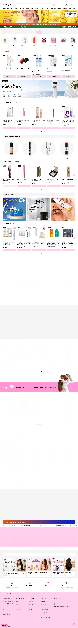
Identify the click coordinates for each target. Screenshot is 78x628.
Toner (55, 268)
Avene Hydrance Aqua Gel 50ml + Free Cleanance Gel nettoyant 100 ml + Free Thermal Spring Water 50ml (24, 242)
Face (11, 158)
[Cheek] (66, 148)
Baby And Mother (29, 8)
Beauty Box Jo (6, 598)
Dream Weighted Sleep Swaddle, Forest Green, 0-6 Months (23, 414)
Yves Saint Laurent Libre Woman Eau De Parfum (38, 510)
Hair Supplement (72, 487)
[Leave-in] (30, 482)
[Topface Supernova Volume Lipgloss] (24, 112)
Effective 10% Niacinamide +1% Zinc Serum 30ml (68, 292)
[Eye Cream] (47, 263)
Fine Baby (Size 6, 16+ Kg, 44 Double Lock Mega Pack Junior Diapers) (38, 361)
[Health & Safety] (30, 434)
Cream (39, 268)
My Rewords (31, 604)
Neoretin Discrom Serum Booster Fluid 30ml (52, 69)
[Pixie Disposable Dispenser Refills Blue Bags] (9, 405)
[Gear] (22, 434)
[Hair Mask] (22, 482)
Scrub (72, 268)
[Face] (11, 148)
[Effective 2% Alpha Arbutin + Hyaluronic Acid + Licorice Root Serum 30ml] (9, 284)
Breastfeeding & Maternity (64, 440)
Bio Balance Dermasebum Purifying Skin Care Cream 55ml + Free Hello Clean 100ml (39, 242)
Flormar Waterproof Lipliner (53, 120)
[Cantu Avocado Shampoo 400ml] (54, 454)
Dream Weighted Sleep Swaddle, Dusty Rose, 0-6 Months (37, 414)
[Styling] (39, 482)
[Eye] (30, 148)
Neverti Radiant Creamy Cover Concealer (38, 121)
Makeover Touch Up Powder (53, 179)
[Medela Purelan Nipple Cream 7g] (54, 352)
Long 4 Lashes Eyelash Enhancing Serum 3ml (7, 121)
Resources (44, 598)
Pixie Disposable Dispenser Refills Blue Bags (8, 413)
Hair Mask (22, 487)
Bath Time (39, 439)
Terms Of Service (44, 609)
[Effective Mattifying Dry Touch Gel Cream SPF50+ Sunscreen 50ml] (54, 284)
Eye (29, 158)
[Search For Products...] (54, 5)
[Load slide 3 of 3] (39, 27)
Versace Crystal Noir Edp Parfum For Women (23, 510)
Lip (48, 158)
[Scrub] (71, 263)
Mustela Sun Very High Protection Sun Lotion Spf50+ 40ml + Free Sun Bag (9, 361)
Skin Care (22, 8)
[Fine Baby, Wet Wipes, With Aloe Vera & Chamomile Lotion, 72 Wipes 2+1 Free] (24, 352)
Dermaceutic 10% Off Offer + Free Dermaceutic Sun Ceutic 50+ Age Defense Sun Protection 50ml (9, 242)
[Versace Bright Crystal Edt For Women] (9, 502)
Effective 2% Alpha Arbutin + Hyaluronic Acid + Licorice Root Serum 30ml (9, 293)
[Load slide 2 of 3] (38, 27)
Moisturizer (14, 268)
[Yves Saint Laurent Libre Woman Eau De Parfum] (39, 502)
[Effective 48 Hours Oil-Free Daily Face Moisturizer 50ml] (24, 284)
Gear (23, 439)
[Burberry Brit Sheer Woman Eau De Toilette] (68, 502)
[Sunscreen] (30, 263)
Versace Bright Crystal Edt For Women (8, 510)
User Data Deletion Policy (46, 617)
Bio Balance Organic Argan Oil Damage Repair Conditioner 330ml (38, 463)
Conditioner (14, 487)
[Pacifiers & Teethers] (55, 434)
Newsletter (57, 598)
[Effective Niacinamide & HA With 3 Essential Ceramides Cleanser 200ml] (39, 284)
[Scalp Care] (55, 482)
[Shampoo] (6, 482)
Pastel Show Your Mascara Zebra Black (8, 180)
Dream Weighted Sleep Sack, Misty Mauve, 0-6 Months (68, 413)
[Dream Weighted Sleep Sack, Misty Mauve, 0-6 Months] (68, 405)
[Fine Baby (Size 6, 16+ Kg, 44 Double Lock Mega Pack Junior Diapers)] (39, 352)
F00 (51, 187)
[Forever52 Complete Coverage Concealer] (9, 61)
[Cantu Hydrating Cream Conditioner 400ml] (68, 454)
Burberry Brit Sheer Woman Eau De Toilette (68, 510)
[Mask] (63, 263)
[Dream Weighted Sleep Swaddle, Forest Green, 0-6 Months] (24, 405)
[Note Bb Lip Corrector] (24, 171)
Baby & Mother (18, 609)
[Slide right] (40, 32)
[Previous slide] (22, 1)
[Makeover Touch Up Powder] (54, 171)
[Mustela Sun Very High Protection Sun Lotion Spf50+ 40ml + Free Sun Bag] (9, 352)
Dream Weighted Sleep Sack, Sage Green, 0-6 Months (53, 413)
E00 (54, 187)
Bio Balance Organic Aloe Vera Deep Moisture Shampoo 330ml (23, 463)
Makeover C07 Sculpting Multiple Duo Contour (37, 180)
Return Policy (43, 604)
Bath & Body (53, 8)
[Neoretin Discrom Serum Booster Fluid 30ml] (54, 61)
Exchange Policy (44, 601)
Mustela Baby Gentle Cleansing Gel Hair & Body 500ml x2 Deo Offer (38, 70)
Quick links (31, 598)
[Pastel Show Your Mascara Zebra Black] (9, 171)
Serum (22, 268)
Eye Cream (47, 268)
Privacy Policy (44, 614)
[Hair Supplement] (71, 482)
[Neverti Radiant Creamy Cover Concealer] (39, 112)
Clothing (71, 439)
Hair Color (47, 487)
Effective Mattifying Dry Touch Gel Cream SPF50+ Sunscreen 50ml (53, 293)
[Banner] (5, 40)
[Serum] (22, 263)
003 (57, 187)
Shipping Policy (44, 612)
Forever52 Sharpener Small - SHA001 (23, 69)
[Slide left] (37, 32)
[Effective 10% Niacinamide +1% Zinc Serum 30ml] (68, 284)
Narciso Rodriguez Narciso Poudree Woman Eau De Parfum (53, 511)
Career (30, 617)
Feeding (14, 439)
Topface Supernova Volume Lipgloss (23, 121)
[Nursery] (47, 434)
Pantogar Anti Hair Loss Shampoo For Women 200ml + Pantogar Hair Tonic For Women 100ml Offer (9, 463)
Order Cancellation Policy (46, 606)
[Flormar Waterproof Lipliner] (54, 112)
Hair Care (46, 8)
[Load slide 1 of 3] (36, 27)
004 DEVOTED (64, 187)
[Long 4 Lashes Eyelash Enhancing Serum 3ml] (9, 112)
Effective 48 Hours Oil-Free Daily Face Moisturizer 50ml (23, 292)
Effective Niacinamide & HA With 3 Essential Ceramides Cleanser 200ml (38, 293)
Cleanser (6, 268)
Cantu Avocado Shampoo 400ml (52, 462)
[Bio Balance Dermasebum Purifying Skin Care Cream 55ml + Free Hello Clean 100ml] (39, 233)
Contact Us (31, 601)
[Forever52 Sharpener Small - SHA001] (24, 61)
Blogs (30, 606)
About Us (30, 609)
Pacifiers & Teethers (55, 440)
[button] (72, 5)
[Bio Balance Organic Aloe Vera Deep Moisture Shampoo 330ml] (24, 454)
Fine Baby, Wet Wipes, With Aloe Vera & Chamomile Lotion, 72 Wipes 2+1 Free (24, 361)
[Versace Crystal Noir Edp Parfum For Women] (24, 502)
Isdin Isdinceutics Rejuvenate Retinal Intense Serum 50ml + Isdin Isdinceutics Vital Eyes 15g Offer (68, 242)
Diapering (6, 439)
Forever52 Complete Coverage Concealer (9, 69)
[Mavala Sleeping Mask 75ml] (68, 61)
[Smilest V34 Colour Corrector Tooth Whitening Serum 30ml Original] (68, 112)
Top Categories (20, 598)
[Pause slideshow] (44, 27)
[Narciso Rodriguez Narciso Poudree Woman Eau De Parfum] (54, 502)
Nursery (47, 439)
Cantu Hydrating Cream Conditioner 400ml (67, 462)
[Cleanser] (6, 263)
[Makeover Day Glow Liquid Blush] (68, 171)
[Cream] (39, 263)
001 (48, 187)
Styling (39, 487)
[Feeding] (14, 434)
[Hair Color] (47, 482)
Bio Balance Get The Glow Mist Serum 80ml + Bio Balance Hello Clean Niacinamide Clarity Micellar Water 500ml (53, 242)
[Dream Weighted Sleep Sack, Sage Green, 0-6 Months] (54, 405)
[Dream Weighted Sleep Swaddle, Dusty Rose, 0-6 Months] (39, 405)
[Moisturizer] (14, 263)
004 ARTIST (35, 187)
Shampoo (6, 487)
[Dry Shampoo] (63, 482)
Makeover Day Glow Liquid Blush (67, 180)
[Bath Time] (39, 434)
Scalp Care (55, 487)
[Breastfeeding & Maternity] (63, 434)
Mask (64, 268)
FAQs (30, 612)
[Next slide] (56, 1)
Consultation (31, 614)
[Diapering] (6, 434)
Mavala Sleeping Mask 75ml (67, 68)
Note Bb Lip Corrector (22, 179)
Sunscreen (31, 268)
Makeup (16, 8)
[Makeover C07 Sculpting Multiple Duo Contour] (39, 171)
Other (59, 8)
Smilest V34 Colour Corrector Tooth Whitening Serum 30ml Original (68, 121)
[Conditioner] (14, 482)
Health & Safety (31, 439)
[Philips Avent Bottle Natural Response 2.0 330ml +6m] (68, 352)
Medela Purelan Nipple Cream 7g (53, 361)
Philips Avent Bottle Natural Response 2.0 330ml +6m (67, 361)
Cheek (67, 158)
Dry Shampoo (63, 487)
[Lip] (48, 148)
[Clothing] (71, 434)
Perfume (36, 8)
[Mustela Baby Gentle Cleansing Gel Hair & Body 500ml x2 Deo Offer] (39, 61)
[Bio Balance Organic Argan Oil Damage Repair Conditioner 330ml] (39, 454)
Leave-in (30, 487)
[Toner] (55, 263)
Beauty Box (8, 626)
